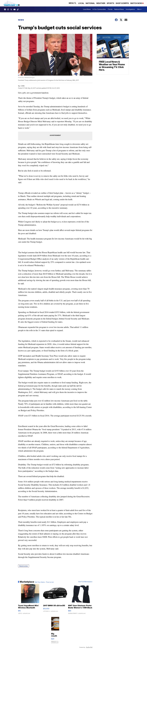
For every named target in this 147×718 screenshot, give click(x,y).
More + (139, 9)
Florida (110, 9)
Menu (71, 3)
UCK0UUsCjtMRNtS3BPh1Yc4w (15, 9)
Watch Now (136, 3)
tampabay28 (11, 9)
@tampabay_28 (18, 9)
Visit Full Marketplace (85, 582)
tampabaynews (5, 9)
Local (81, 3)
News (21, 20)
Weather (100, 3)
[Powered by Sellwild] (89, 647)
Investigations (130, 9)
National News (119, 9)
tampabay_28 (8, 9)
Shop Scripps (122, 3)
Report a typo (23, 566)
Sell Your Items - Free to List (44, 582)
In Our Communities (99, 9)
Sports (110, 3)
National (90, 3)
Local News (87, 9)
